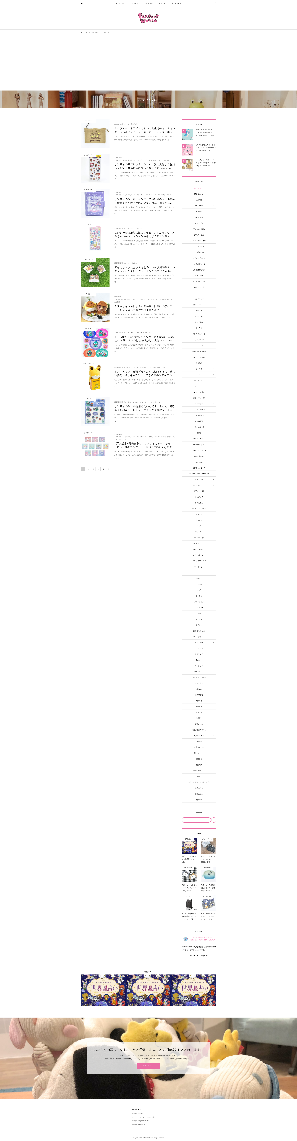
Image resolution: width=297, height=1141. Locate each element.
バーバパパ (199, 520)
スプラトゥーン (199, 409)
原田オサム (199, 724)
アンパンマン (199, 246)
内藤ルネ (199, 701)
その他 (199, 433)
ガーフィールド (199, 305)
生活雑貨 (199, 765)
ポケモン (199, 619)
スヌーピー (120, 3)
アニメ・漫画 (199, 235)
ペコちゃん (199, 613)
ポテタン (199, 625)
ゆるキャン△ (199, 671)
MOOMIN (199, 206)
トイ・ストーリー (198, 485)
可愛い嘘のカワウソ (199, 730)
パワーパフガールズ (199, 561)
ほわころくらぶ (199, 631)
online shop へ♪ (148, 1066)
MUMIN (199, 211)
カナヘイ (199, 310)
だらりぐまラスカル (199, 450)
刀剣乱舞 (199, 706)
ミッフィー (134, 3)
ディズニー (199, 479)
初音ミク (199, 712)
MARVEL (199, 200)
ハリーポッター (199, 555)
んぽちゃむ (199, 689)
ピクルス (199, 584)
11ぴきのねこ (199, 188)
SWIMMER (199, 217)
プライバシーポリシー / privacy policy (143, 1117)
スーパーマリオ (199, 392)
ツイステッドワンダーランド (199, 473)
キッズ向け (199, 322)
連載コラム (199, 788)
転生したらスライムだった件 (199, 782)
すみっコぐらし (199, 427)
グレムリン (199, 345)
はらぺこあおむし (198, 549)
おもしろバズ (199, 287)
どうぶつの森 (199, 491)
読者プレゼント (199, 770)
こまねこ (199, 363)
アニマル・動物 (199, 229)
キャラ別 (162, 3)
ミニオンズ (199, 648)
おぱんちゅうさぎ (198, 281)
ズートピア (199, 386)
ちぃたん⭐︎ (199, 462)
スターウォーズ (199, 398)
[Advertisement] (148, 63)
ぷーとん (199, 596)
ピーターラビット (198, 572)
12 (103, 469)
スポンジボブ (199, 415)
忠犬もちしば (199, 747)
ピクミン (199, 578)
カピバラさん (199, 316)
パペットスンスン (198, 543)
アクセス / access (137, 1114)
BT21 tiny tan (199, 194)
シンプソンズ (199, 380)
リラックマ (199, 683)
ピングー (199, 590)
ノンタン (199, 514)
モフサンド (199, 654)
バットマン (199, 532)
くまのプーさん (199, 339)
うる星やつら (199, 252)
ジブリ (199, 374)
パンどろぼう (199, 567)
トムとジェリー (199, 497)
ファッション (199, 602)
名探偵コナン (199, 736)
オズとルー (199, 275)
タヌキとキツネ (199, 438)
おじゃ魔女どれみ (198, 270)
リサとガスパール (198, 677)
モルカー (199, 660)
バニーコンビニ (199, 538)
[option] (103, 990)
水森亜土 (199, 759)
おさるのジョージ (198, 264)
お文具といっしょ (198, 293)
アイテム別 (148, 3)
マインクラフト (199, 637)
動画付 (199, 718)
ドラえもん (199, 503)
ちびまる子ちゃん (198, 468)
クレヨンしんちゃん (199, 351)
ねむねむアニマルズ (199, 508)
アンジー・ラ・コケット (199, 241)
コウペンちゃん (199, 357)
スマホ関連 (199, 421)
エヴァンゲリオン (198, 258)
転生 (199, 776)
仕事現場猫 (199, 695)
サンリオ (199, 369)
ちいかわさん (199, 456)
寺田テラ (199, 741)
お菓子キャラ (199, 299)
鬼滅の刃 (199, 800)
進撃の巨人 (199, 794)
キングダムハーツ (198, 334)
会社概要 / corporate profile (140, 1121)
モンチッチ (199, 666)
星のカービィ (176, 3)
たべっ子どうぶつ (198, 444)
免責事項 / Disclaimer (138, 1124)
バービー (199, 526)
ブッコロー (199, 607)
